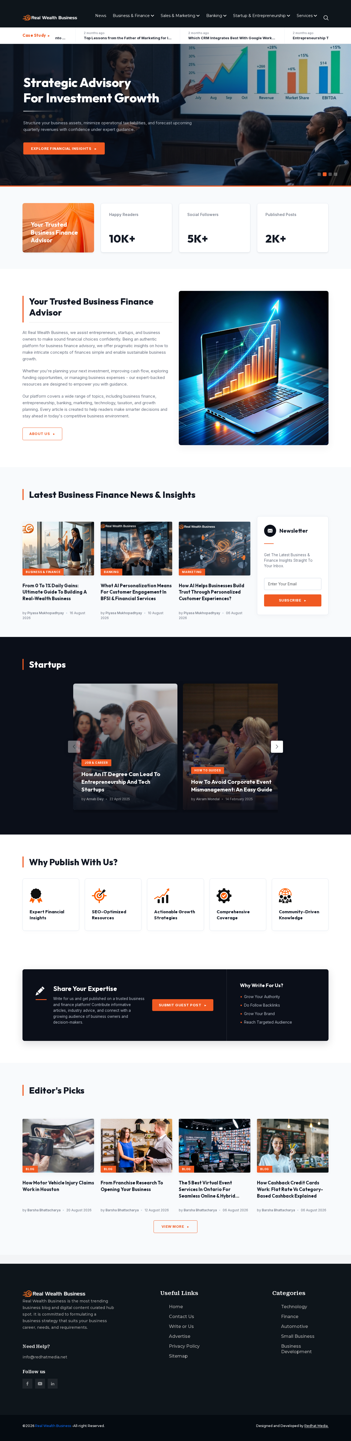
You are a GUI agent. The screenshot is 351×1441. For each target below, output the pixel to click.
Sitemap (178, 1356)
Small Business (298, 1336)
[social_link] (27, 1384)
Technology (294, 1306)
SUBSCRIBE (293, 600)
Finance (289, 1316)
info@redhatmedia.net (44, 1357)
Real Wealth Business (53, 1426)
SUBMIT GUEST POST (183, 1005)
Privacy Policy (184, 1346)
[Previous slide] (74, 747)
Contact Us (181, 1316)
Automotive (294, 1326)
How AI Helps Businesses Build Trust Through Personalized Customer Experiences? (211, 592)
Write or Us (181, 1326)
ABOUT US (42, 433)
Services (305, 15)
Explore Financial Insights (64, 148)
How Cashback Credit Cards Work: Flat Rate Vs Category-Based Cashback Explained (290, 1189)
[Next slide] (277, 747)
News (100, 15)
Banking (214, 15)
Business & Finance (131, 15)
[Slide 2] (324, 174)
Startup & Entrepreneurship (259, 15)
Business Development (296, 1349)
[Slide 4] (335, 174)
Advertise (179, 1336)
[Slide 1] (319, 174)
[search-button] (326, 17)
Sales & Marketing (178, 15)
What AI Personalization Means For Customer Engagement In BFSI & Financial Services (136, 592)
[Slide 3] (330, 174)
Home (176, 1306)
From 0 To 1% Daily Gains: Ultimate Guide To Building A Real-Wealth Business (54, 592)
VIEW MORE (176, 1226)
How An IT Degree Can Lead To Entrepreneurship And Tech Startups (120, 782)
